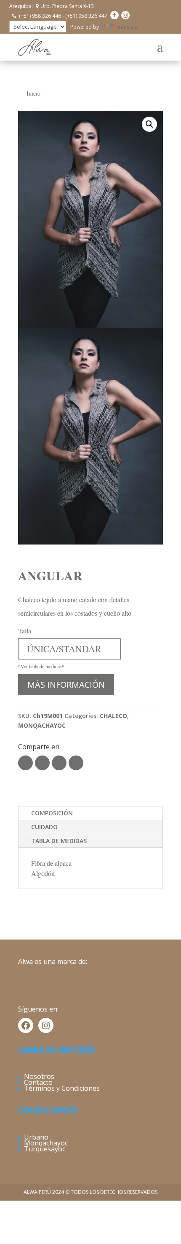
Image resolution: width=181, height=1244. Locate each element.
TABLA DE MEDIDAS (59, 841)
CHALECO (113, 716)
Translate (127, 26)
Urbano (36, 1137)
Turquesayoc (44, 1148)
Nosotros (39, 1076)
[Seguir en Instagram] (125, 15)
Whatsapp (59, 762)
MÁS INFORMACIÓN (66, 684)
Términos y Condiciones (62, 1088)
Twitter (25, 762)
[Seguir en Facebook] (114, 15)
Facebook (42, 762)
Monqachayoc (46, 1143)
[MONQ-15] (90, 219)
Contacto (38, 1082)
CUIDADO (44, 827)
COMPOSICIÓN (52, 813)
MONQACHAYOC (42, 725)
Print (76, 762)
